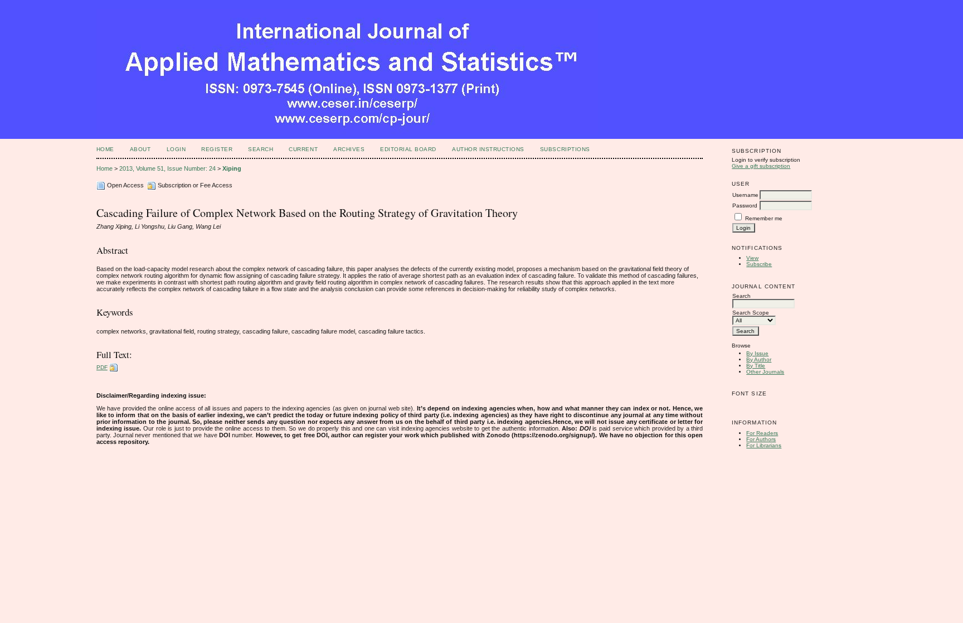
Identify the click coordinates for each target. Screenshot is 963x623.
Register (216, 149)
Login (176, 149)
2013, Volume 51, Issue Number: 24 (167, 168)
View (752, 258)
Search (260, 149)
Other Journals (765, 372)
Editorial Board (408, 149)
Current (303, 149)
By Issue (757, 353)
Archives (348, 149)
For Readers (762, 433)
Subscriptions (565, 149)
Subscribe (759, 264)
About (140, 149)
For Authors (761, 439)
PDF (102, 367)
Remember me (763, 218)
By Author (758, 359)
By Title (755, 366)
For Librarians (763, 445)
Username (745, 195)
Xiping (231, 168)
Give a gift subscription (761, 166)
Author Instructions (488, 149)
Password (744, 205)
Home (105, 149)
